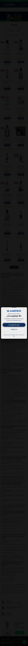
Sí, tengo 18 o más (14, 325)
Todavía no (14, 329)
